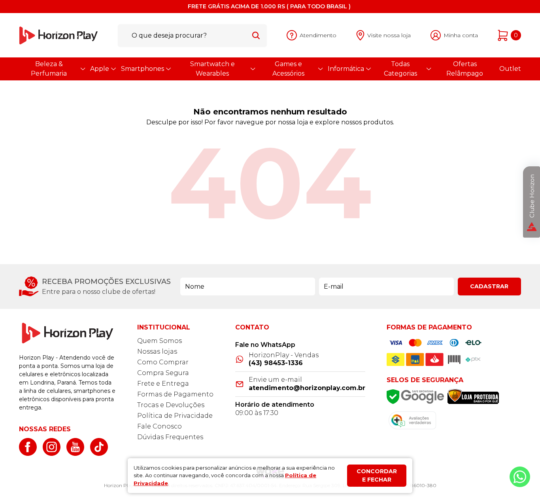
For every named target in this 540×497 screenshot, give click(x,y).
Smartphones (142, 68)
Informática (346, 68)
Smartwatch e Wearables (212, 68)
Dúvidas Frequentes (170, 437)
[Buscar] (256, 35)
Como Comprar (163, 362)
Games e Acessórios (288, 68)
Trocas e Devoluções (170, 405)
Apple (99, 68)
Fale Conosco (159, 426)
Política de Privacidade (175, 415)
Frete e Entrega (163, 383)
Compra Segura (163, 373)
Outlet (510, 68)
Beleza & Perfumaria (49, 68)
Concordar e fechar (377, 475)
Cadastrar (489, 286)
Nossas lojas (157, 351)
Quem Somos (159, 341)
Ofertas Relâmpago (464, 68)
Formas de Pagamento (175, 394)
